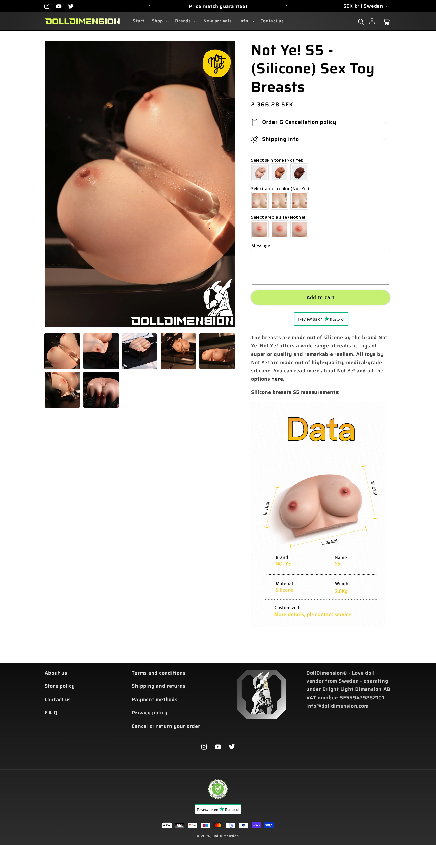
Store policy (60, 686)
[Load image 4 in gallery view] (178, 351)
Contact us (58, 699)
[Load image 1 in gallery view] (62, 351)
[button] (160, 21)
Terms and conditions (158, 673)
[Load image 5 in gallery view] (217, 351)
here (277, 379)
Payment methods (154, 699)
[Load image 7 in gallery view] (101, 390)
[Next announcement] (286, 6)
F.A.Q (51, 713)
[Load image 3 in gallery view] (139, 351)
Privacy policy (150, 713)
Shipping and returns (158, 686)
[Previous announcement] (149, 6)
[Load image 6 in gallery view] (62, 390)
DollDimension (225, 836)
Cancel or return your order (166, 726)
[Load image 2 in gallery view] (101, 351)
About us (56, 673)
